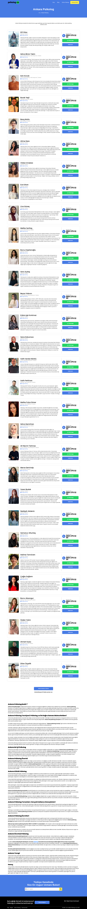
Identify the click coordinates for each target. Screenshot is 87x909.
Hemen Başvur (42, 902)
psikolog (36, 841)
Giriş (54, 2)
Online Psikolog (65, 2)
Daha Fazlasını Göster (43, 688)
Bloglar (11, 907)
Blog (58, 2)
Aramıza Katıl (75, 2)
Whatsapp (71, 40)
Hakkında (70, 44)
